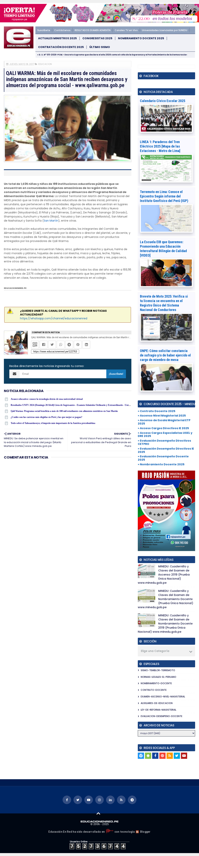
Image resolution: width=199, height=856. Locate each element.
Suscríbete (43, 30)
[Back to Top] (98, 813)
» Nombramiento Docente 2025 (161, 464)
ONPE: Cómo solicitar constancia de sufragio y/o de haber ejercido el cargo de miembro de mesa (165, 355)
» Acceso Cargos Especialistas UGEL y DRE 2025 (165, 434)
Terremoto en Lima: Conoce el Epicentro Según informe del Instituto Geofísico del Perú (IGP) (164, 196)
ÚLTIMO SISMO (99, 47)
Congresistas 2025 (97, 38)
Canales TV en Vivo (126, 30)
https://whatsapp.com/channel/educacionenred (53, 318)
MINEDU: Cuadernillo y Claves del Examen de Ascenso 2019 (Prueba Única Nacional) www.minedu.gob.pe (164, 574)
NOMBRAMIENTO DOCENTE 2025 (141, 38)
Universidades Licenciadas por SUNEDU (164, 30)
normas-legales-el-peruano (158, 677)
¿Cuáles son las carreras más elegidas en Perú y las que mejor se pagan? (46, 417)
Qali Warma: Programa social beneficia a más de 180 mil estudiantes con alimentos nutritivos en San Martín (64, 411)
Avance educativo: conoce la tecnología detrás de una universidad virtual (47, 399)
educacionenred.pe (15, 288)
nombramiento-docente (156, 683)
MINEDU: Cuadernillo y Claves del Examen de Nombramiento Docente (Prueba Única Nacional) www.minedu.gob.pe (165, 599)
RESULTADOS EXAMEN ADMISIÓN (93, 30)
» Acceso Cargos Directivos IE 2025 (163, 428)
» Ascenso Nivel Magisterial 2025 (162, 416)
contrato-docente (154, 690)
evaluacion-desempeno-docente (161, 716)
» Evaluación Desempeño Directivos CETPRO (164, 442)
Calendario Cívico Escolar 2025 (162, 101)
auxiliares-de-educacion (157, 703)
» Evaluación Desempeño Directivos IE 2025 (166, 450)
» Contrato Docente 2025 (156, 411)
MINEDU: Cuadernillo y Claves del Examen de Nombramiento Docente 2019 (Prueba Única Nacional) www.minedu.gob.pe (165, 623)
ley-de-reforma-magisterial (158, 709)
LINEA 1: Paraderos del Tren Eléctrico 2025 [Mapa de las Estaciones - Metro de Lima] (160, 146)
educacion (45, 64)
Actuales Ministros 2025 (57, 38)
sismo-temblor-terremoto (158, 670)
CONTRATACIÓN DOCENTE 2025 (61, 47)
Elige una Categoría (155, 651)
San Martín (51, 221)
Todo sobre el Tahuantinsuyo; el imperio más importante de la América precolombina (53, 423)
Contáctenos (62, 30)
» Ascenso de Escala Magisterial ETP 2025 (164, 421)
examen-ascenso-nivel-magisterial (163, 696)
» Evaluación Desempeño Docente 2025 (163, 458)
